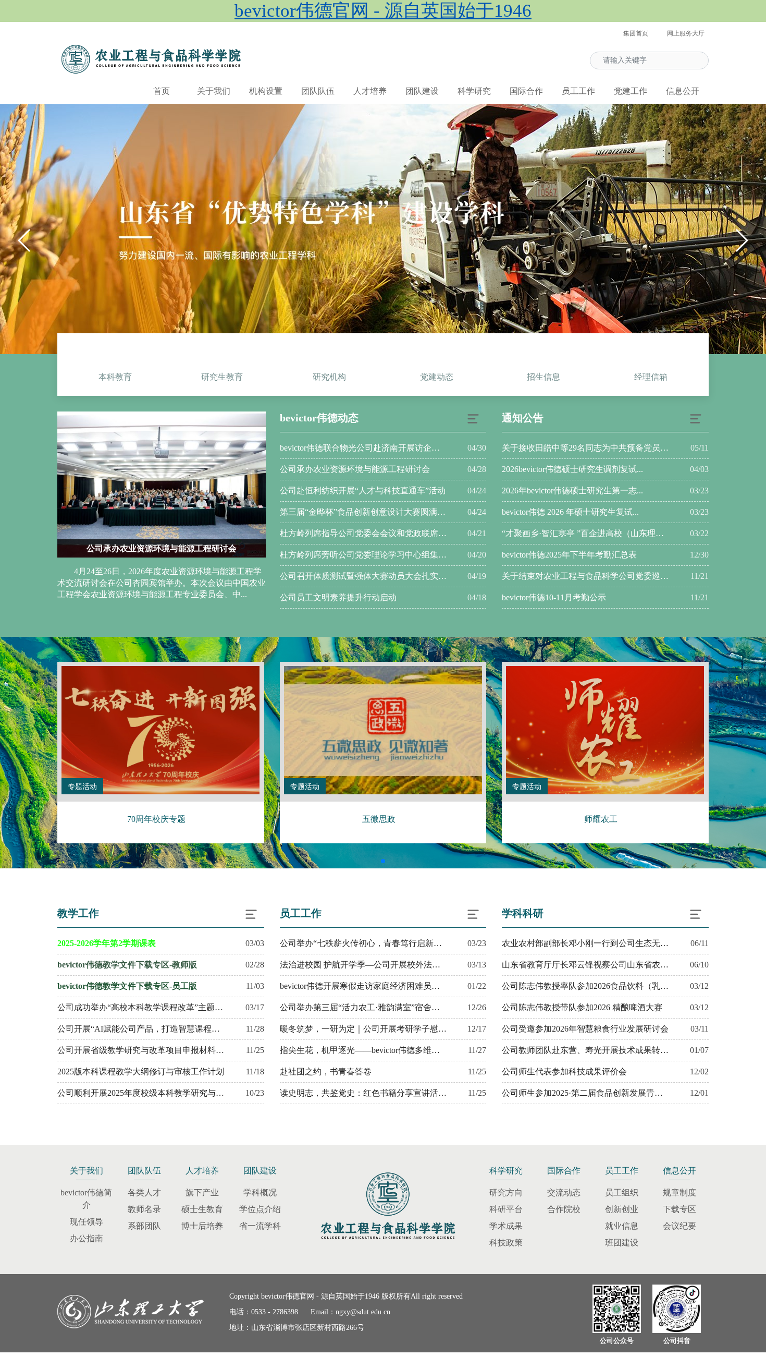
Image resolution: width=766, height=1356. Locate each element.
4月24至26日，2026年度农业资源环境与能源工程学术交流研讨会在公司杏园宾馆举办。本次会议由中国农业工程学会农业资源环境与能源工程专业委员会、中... (161, 583)
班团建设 (621, 1242)
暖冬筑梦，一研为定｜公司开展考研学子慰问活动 (363, 1028)
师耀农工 (600, 819)
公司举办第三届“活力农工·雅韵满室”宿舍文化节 (363, 1007)
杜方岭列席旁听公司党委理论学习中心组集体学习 (363, 554)
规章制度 (679, 1192)
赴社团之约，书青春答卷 (326, 1071)
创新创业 (621, 1209)
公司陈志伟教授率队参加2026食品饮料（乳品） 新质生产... (585, 986)
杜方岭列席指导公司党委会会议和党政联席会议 (363, 533)
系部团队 (144, 1225)
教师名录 (144, 1209)
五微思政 (379, 819)
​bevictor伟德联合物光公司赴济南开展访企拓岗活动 (363, 447)
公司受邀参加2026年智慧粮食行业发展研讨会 (585, 1028)
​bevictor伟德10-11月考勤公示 (554, 597)
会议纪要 (679, 1225)
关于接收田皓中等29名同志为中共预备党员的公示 (585, 447)
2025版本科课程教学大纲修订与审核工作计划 (140, 1071)
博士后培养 (202, 1225)
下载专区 (679, 1209)
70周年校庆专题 (156, 819)
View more (160, 730)
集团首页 (635, 33)
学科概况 (260, 1192)
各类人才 (144, 1192)
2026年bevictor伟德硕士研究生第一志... (572, 490)
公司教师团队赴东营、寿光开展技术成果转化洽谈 (585, 1050)
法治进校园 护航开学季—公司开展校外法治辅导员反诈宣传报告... (363, 964)
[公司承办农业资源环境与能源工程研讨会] (161, 484)
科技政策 (506, 1242)
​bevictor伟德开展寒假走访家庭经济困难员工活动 (363, 986)
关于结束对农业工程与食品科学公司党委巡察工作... (585, 576)
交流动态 (563, 1192)
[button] (741, 240)
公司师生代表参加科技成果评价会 (564, 1071)
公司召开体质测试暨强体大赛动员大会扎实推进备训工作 (363, 576)
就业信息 (621, 1225)
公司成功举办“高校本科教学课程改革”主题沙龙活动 (140, 1007)
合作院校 (563, 1209)
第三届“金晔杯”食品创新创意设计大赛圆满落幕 (363, 511)
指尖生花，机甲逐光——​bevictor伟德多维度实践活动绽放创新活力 (363, 1050)
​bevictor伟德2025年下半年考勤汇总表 (569, 554)
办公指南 (86, 1238)
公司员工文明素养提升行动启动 (338, 597)
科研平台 (506, 1209)
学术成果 (506, 1225)
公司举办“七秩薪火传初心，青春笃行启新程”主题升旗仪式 (363, 943)
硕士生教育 (202, 1209)
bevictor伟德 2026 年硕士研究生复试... (570, 511)
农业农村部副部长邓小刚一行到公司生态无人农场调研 (585, 943)
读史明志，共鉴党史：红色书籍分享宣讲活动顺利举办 (363, 1092)
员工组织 (621, 1192)
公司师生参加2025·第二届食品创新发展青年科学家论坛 (585, 1092)
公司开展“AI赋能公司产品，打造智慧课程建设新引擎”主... (140, 1028)
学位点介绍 (260, 1209)
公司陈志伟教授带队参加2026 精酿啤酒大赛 (582, 1007)
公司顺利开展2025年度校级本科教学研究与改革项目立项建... (140, 1092)
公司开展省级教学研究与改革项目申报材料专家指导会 (140, 1050)
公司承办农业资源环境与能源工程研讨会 (162, 548)
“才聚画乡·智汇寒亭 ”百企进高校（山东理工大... (585, 533)
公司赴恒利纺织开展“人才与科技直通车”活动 (363, 490)
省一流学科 (260, 1225)
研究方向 (506, 1192)
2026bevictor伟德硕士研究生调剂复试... (572, 469)
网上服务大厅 (686, 33)
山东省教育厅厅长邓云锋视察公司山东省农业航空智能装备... (585, 964)
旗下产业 (202, 1192)
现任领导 (86, 1221)
